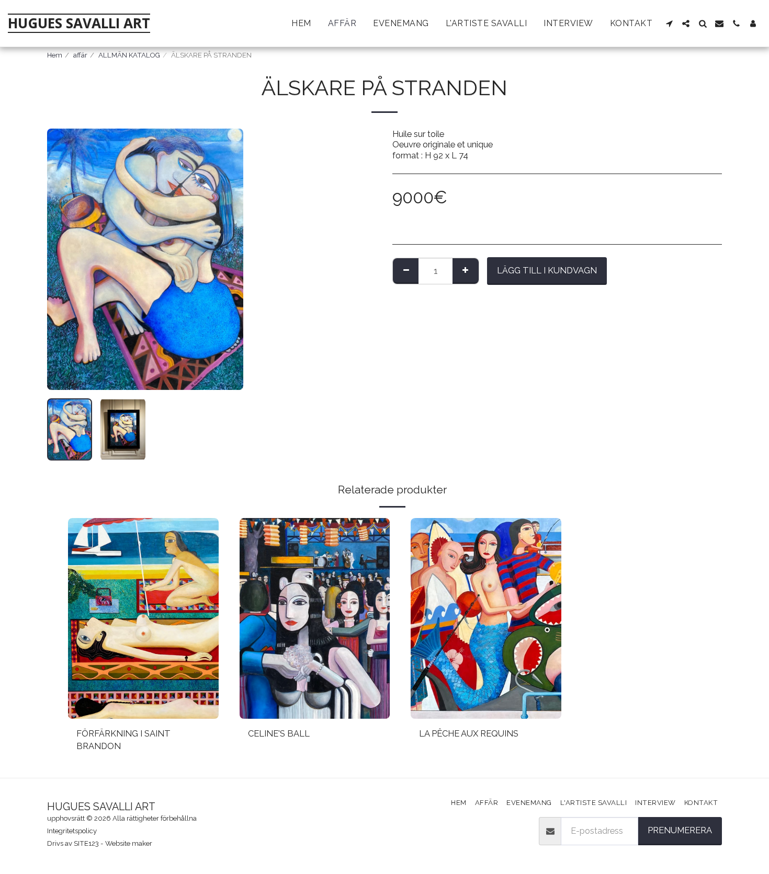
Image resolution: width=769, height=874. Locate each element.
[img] (143, 618)
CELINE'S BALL (279, 733)
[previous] (63, 259)
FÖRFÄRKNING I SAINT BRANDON (123, 740)
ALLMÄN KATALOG (129, 55)
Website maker (128, 843)
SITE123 (86, 843)
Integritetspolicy (72, 831)
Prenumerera (680, 830)
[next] (226, 259)
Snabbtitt (143, 713)
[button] (669, 23)
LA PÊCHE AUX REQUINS (468, 733)
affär (80, 55)
